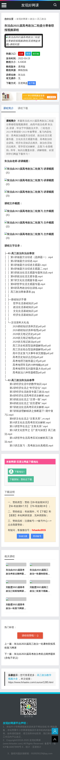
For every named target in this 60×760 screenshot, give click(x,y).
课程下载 (23, 108)
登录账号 (37, 536)
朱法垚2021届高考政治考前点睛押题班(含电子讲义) (16, 574)
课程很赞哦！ (29, 635)
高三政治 (41, 19)
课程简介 (8, 108)
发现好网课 (30, 5)
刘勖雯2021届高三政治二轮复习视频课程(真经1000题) (40, 591)
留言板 (36, 54)
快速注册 (23, 536)
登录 (28, 54)
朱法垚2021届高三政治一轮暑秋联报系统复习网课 (40, 574)
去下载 (32, 83)
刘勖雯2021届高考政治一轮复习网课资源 (16, 608)
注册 (21, 54)
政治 (32, 19)
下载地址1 (19, 471)
